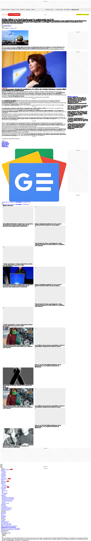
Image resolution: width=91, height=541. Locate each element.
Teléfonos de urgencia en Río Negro (10, 528)
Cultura (3, 483)
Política (3, 470)
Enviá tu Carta (5, 503)
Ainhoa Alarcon (8, 25)
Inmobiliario (4, 506)
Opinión (4, 18)
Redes (2, 480)
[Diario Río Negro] (45, 14)
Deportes (3, 482)
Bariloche (22, 9)
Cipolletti (28, 9)
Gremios (4, 472)
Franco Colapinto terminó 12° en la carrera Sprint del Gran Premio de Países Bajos (78, 107)
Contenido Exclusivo (6, 508)
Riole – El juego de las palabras (9, 526)
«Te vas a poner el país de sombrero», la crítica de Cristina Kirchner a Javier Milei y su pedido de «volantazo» (34, 89)
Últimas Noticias (6, 469)
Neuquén (13, 9)
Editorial (4, 496)
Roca (18, 9)
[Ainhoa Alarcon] (2, 24)
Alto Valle (3, 513)
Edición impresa (5, 510)
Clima (3, 489)
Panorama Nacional (7, 501)
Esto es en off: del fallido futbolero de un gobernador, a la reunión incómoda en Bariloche (48, 366)
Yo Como (4, 494)
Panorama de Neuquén (8, 497)
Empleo (3, 520)
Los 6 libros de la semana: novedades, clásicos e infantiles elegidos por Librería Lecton (50, 345)
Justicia (4, 473)
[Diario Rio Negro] (2, 537)
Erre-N (3, 485)
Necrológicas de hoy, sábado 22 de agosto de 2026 (17, 385)
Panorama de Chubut (7, 500)
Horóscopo (4, 490)
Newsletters (6, 479)
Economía (3, 475)
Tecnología (4, 493)
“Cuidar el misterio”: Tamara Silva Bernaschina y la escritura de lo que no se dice (78, 120)
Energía (3, 474)
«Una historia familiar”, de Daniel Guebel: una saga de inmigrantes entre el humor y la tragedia (77, 126)
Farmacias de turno (6, 525)
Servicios (3, 477)
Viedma (33, 9)
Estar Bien (5, 487)
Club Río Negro (59, 9)
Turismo (3, 476)
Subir (3, 535)
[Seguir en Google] (2, 46)
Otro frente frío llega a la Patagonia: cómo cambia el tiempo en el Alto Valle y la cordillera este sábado (77, 113)
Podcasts (3, 505)
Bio (2, 492)
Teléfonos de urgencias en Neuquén (10, 529)
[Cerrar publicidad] (1, 465)
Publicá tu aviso (5, 521)
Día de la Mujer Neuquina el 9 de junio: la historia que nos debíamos (16, 446)
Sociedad (3, 488)
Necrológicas (67, 9)
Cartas (3, 502)
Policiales (3, 504)
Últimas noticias (6, 9)
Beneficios (3, 531)
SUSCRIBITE (82, 14)
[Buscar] (6, 14)
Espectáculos (5, 486)
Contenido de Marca (6, 509)
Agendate (5, 481)
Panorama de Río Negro (8, 498)
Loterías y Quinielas (6, 523)
